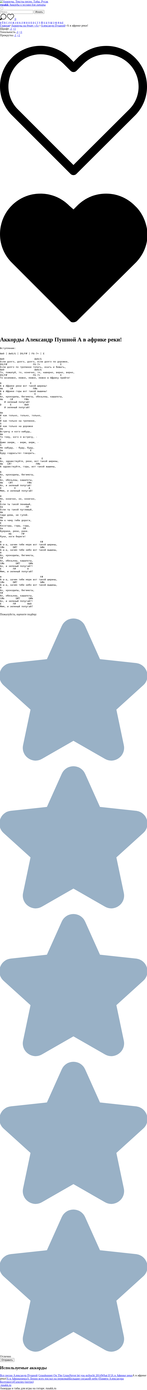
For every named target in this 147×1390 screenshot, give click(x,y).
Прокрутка (6, 35)
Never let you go (78, 1375)
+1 (14, 28)
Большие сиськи (79, 1378)
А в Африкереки (17, 1378)
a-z (61, 22)
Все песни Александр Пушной (19, 1375)
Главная (5, 25)
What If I (106, 1375)
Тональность (7, 32)
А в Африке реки (122, 1375)
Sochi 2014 (94, 1375)
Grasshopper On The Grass (53, 1375)
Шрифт (4, 28)
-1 (11, 28)
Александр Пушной (53, 25)
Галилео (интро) (24, 1381)
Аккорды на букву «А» (25, 25)
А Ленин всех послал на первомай (48, 1378)
